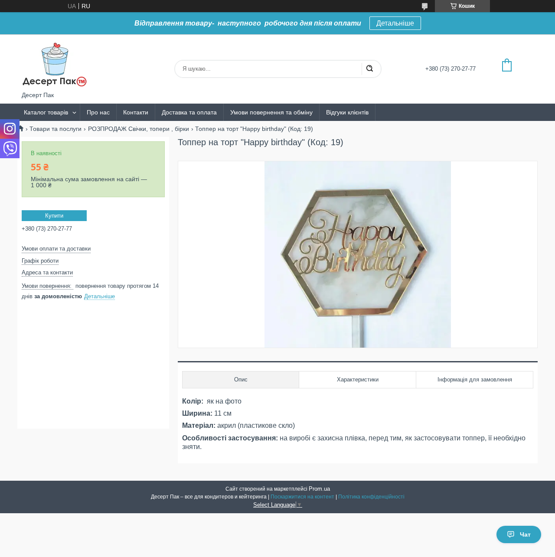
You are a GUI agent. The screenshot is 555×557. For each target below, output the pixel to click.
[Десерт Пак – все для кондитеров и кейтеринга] (54, 63)
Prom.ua (319, 488)
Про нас (98, 112)
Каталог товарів (46, 112)
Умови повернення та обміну (271, 112)
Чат (525, 534)
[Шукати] (369, 69)
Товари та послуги (55, 128)
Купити (54, 215)
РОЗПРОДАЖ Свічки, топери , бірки (138, 128)
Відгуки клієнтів (347, 112)
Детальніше (395, 23)
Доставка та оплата (189, 112)
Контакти (135, 112)
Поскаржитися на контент (302, 497)
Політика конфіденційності (371, 497)
